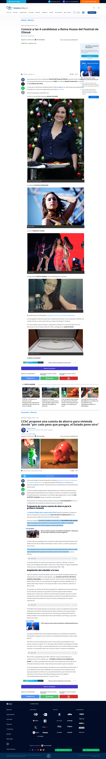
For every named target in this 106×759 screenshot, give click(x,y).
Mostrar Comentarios (49, 368)
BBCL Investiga (58, 12)
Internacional (23, 12)
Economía (31, 12)
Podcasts (8, 12)
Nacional (15, 12)
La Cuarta (61, 89)
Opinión (51, 12)
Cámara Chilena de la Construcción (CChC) (42, 512)
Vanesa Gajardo (31, 428)
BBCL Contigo (67, 12)
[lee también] (33, 534)
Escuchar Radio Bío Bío (90, 1)
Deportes (38, 12)
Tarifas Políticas (11, 749)
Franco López (32, 434)
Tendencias (44, 12)
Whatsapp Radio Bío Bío (92, 750)
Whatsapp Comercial (64, 750)
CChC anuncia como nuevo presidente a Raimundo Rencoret (59, 623)
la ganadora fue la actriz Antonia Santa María (61, 315)
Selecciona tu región (14, 1)
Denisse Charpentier (28, 36)
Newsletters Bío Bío (55, 1)
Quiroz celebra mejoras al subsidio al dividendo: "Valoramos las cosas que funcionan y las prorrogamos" (59, 531)
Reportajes (9, 739)
